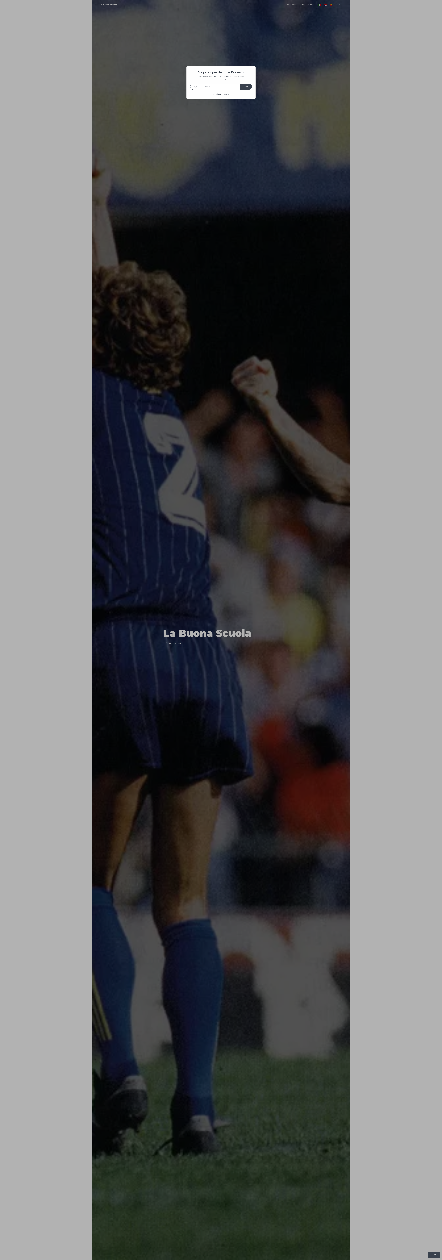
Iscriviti (246, 86)
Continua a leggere (221, 94)
